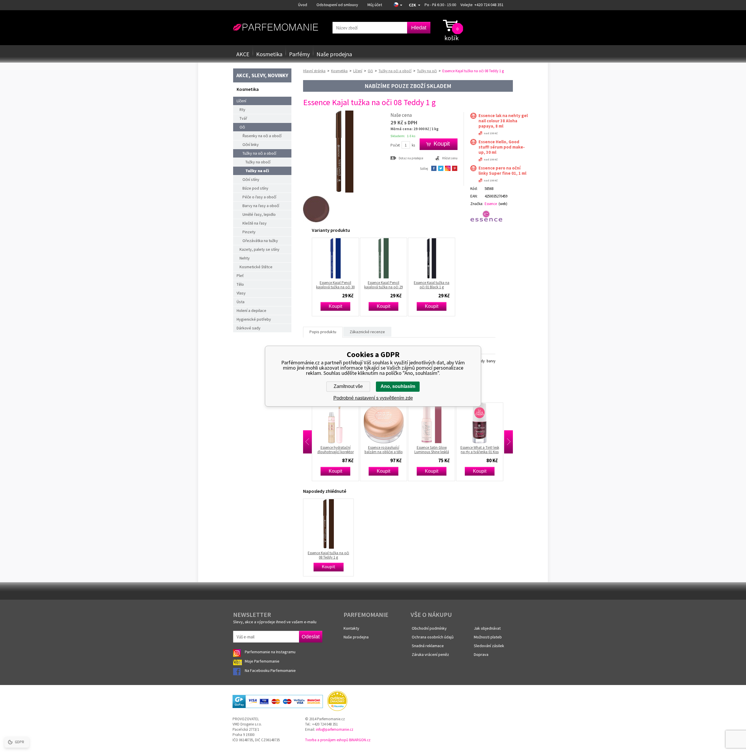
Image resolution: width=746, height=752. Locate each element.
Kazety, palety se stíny (259, 249)
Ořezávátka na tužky (260, 240)
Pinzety (249, 231)
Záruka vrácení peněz (430, 654)
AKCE (242, 54)
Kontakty (351, 628)
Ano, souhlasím (398, 386)
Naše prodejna (334, 54)
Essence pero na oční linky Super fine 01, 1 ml (502, 170)
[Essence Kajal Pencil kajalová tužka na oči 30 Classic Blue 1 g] (335, 258)
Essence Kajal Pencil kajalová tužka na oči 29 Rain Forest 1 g (383, 284)
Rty (242, 109)
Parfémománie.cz (275, 27)
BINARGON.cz (359, 739)
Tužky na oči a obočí (259, 153)
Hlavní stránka (314, 70)
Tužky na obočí (257, 162)
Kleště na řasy (254, 223)
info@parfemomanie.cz (334, 729)
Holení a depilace (251, 310)
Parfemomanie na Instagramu (270, 651)
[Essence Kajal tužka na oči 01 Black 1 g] (431, 258)
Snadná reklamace (428, 645)
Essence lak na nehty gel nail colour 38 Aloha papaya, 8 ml (503, 121)
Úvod (302, 4)
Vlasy (241, 293)
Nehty (245, 258)
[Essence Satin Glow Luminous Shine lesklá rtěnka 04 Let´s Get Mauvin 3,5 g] (390, 423)
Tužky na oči (257, 170)
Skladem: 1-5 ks (403, 136)
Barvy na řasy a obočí (260, 205)
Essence (491, 203)
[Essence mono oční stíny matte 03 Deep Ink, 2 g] (486, 423)
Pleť (240, 275)
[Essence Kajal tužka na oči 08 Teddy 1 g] (344, 191)
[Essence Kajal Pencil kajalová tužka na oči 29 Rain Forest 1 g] (383, 258)
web (503, 203)
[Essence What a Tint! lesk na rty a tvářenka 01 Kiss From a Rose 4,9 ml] (438, 423)
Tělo (240, 284)
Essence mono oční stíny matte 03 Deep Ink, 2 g (486, 449)
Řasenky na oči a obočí (261, 135)
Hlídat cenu (450, 158)
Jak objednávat (487, 628)
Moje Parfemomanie (262, 661)
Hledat (418, 28)
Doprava (481, 654)
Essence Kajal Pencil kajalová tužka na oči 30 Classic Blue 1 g (335, 284)
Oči (242, 127)
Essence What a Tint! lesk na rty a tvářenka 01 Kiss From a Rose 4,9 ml (438, 449)
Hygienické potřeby (254, 319)
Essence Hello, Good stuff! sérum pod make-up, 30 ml (501, 147)
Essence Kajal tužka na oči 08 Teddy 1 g (328, 555)
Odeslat (311, 637)
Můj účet (374, 4)
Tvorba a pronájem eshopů (326, 739)
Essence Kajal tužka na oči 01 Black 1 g (431, 284)
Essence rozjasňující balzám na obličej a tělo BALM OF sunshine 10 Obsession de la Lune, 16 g (342, 449)
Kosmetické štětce (256, 266)
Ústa (240, 301)
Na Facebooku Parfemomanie (271, 670)
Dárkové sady (249, 328)
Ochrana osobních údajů (433, 637)
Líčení (241, 100)
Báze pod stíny (255, 188)
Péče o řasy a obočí (259, 197)
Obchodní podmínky (429, 628)
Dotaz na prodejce (411, 158)
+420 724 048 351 (489, 4)
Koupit (335, 306)
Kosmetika (269, 54)
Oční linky (250, 144)
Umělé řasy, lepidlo (259, 214)
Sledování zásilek (489, 645)
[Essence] (488, 216)
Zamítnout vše (348, 386)
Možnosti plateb (488, 637)
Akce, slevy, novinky (262, 75)
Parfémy (299, 54)
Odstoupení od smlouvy (337, 4)
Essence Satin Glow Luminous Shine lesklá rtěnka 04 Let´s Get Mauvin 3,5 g (390, 449)
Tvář (243, 118)
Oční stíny (250, 179)
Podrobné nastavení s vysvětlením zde (373, 398)
